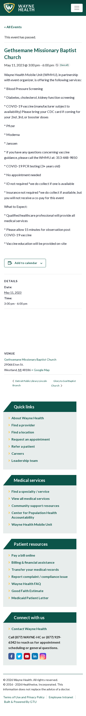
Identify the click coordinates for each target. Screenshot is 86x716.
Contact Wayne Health (29, 629)
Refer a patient (23, 446)
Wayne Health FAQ (26, 584)
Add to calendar (26, 263)
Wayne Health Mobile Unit (31, 524)
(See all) (64, 65)
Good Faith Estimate (27, 591)
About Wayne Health (27, 418)
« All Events (13, 27)
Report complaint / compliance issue (39, 576)
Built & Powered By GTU (20, 701)
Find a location (22, 432)
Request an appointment (30, 439)
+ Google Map (40, 370)
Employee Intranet (61, 697)
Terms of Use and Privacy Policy (23, 697)
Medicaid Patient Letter (30, 598)
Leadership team (24, 460)
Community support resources (35, 506)
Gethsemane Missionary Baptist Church (30, 359)
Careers (17, 453)
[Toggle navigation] (77, 8)
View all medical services (30, 498)
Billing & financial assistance (32, 562)
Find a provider (23, 425)
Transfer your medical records (35, 569)
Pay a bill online (23, 555)
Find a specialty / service (30, 491)
